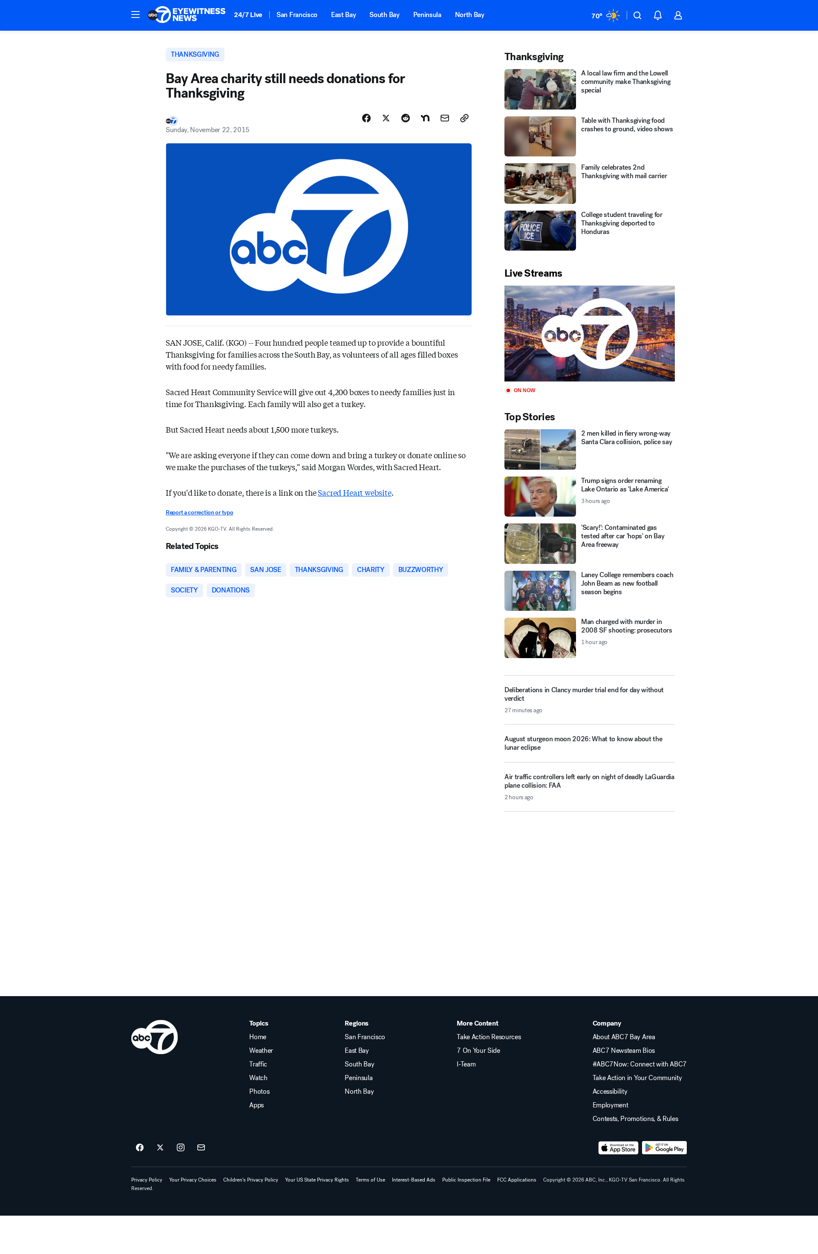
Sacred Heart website (354, 492)
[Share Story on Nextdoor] (425, 118)
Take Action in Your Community (637, 1078)
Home (257, 1037)
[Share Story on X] (386, 118)
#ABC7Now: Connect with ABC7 (640, 1064)
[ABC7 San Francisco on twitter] (160, 1147)
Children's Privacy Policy (250, 1179)
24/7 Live (248, 14)
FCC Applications (516, 1179)
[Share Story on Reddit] (405, 118)
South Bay (384, 14)
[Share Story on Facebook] (366, 118)
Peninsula (427, 14)
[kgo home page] (154, 1037)
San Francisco (297, 14)
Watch (258, 1078)
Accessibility (610, 1091)
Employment (610, 1105)
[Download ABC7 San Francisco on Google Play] (664, 1148)
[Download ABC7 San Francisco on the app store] (618, 1148)
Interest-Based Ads (413, 1179)
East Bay (343, 14)
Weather (261, 1050)
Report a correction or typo (199, 513)
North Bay (469, 14)
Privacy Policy (146, 1179)
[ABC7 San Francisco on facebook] (139, 1147)
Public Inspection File (466, 1179)
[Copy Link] (464, 118)
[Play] (589, 333)
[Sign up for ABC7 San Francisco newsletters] (201, 1147)
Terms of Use (370, 1179)
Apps (256, 1105)
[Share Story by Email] (445, 118)
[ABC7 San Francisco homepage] (186, 15)
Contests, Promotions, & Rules (635, 1118)
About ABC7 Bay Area (624, 1037)
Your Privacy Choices (192, 1179)
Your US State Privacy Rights (317, 1179)
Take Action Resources (489, 1037)
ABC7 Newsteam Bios (624, 1050)
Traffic (258, 1064)
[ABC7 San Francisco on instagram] (180, 1147)
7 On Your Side (478, 1050)
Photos (259, 1091)
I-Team (466, 1064)
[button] (135, 14)
